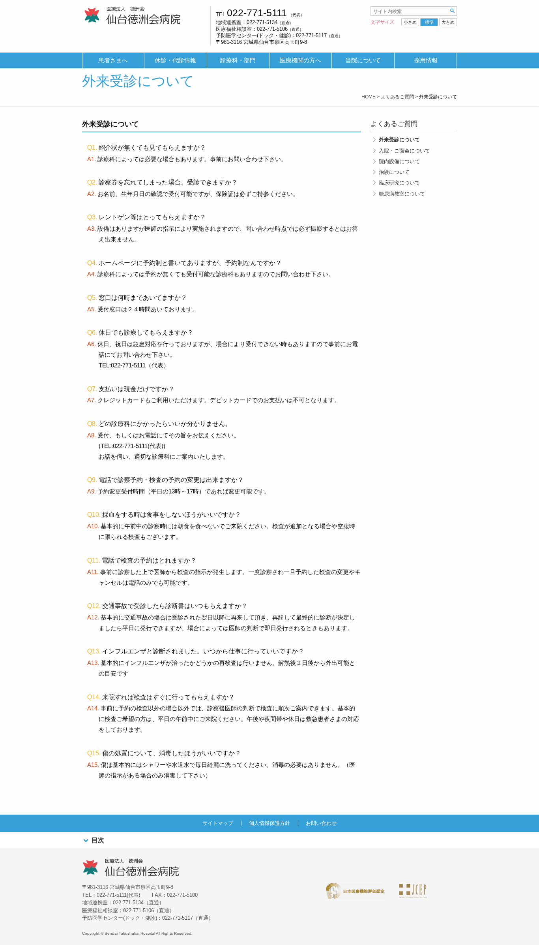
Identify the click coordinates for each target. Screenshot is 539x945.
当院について (363, 60)
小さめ (410, 22)
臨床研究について (399, 183)
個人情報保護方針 (269, 823)
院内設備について (399, 161)
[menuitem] (113, 61)
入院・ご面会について (404, 151)
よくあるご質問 (394, 124)
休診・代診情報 (175, 60)
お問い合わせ (321, 823)
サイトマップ (217, 823)
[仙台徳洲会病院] (132, 16)
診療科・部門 (238, 60)
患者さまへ (113, 60)
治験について (394, 172)
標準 (429, 22)
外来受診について (399, 140)
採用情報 (426, 60)
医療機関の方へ (300, 60)
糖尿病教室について (402, 194)
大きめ (448, 22)
